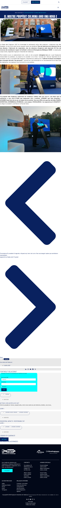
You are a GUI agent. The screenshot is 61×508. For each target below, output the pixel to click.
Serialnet (44, 494)
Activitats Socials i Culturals (11, 412)
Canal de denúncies (21, 485)
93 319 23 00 (27, 470)
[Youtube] (30, 369)
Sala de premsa (20, 488)
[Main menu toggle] (58, 7)
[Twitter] (34, 499)
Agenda (19, 491)
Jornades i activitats (23, 412)
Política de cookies (30, 504)
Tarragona (4, 489)
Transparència (20, 486)
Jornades (7, 426)
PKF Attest (39, 494)
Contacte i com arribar (22, 483)
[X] (35, 369)
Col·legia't (25, 2)
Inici (16, 12)
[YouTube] (30, 499)
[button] (35, 2)
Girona (3, 486)
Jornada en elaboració (7, 436)
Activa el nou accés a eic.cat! (9, 403)
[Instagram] (28, 369)
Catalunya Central (6, 485)
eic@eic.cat (27, 468)
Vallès (3, 483)
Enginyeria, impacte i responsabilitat (12, 421)
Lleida (3, 488)
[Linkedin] (26, 369)
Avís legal (30, 501)
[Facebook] (33, 369)
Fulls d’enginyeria (21, 489)
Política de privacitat (30, 503)
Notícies (20, 12)
